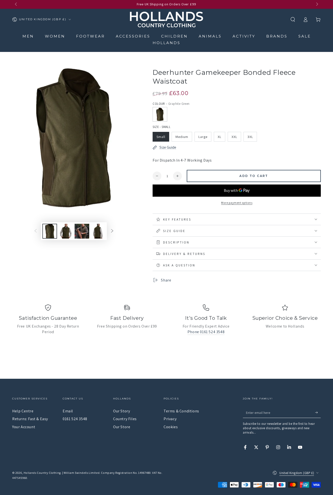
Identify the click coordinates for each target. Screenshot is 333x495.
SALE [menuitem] (304, 36)
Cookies (171, 426)
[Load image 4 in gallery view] (98, 231)
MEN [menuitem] (28, 36)
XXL (234, 137)
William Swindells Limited (81, 473)
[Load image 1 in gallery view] (49, 231)
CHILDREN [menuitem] (174, 36)
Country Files (125, 418)
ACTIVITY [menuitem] (244, 36)
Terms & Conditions (181, 411)
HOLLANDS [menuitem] (166, 42)
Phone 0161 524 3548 (206, 331)
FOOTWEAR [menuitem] (90, 36)
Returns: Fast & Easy (30, 418)
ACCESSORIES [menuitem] (133, 36)
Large (202, 137)
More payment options (236, 202)
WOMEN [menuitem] (55, 36)
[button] (292, 19)
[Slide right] (317, 4)
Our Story (121, 411)
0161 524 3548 (75, 418)
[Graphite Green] (160, 114)
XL (219, 137)
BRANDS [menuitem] (276, 36)
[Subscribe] (318, 412)
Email (68, 411)
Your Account (23, 426)
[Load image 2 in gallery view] (66, 231)
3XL (250, 137)
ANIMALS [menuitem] (210, 36)
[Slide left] (16, 4)
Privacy (170, 418)
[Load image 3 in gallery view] (82, 231)
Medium (182, 137)
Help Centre (23, 411)
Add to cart (253, 176)
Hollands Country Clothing (42, 473)
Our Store (121, 426)
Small (161, 137)
